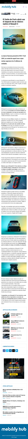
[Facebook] (4, 350)
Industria (4, 415)
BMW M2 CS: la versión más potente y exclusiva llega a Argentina (14, 2)
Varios (4, 398)
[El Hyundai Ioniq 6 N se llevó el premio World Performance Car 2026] (6, 336)
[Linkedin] (10, 350)
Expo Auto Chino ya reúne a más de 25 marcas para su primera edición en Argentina (14, 395)
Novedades (5, 392)
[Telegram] (16, 350)
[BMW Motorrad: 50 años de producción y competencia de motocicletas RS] (6, 329)
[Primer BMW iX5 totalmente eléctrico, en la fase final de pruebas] (6, 322)
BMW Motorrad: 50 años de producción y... (17, 328)
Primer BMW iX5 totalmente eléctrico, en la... (17, 321)
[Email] (13, 350)
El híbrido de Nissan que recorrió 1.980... (16, 314)
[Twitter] (7, 350)
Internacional (5, 26)
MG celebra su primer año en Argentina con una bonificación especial (13, 412)
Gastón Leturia (12, 26)
